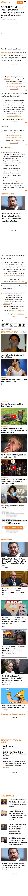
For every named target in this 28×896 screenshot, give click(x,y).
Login (20, 2)
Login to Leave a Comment (14, 527)
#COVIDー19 (6, 304)
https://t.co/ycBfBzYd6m (17, 310)
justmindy (5, 224)
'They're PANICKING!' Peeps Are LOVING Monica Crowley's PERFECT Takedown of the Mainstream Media (18, 829)
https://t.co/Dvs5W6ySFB (15, 135)
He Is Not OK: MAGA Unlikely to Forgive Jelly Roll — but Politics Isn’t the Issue (15, 754)
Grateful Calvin (6, 684)
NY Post (9, 147)
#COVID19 (7, 79)
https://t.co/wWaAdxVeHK (14, 83)
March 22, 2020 (19, 281)
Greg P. (3, 17)
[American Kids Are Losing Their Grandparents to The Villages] (14, 696)
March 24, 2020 (14, 89)
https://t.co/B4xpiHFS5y (17, 276)
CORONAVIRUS (8, 329)
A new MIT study (6, 53)
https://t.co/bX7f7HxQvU (14, 116)
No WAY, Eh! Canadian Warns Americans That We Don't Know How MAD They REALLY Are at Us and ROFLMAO (18, 815)
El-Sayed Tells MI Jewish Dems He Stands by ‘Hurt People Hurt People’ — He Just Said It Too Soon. (15, 763)
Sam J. (3, 626)
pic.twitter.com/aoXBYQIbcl (14, 137)
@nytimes (7, 276)
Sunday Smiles (8, 746)
